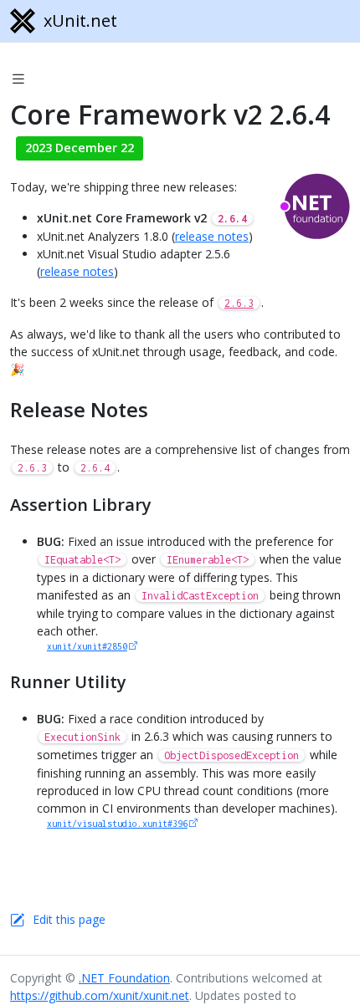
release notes (212, 236)
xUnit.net (80, 20)
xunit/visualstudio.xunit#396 (117, 824)
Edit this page (69, 919)
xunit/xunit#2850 (87, 646)
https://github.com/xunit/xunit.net (99, 995)
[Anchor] (163, 409)
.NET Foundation (124, 978)
